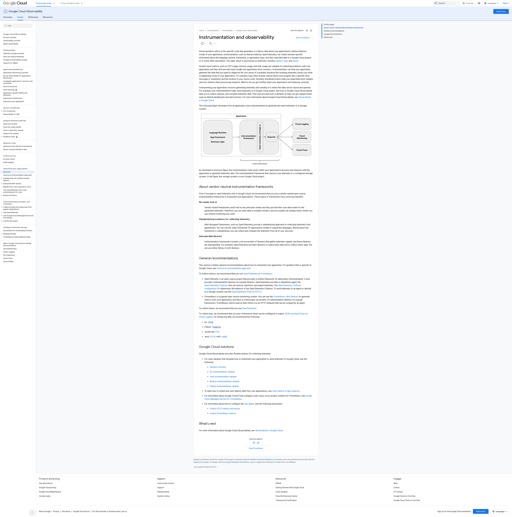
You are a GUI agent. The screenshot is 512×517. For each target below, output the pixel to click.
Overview (7, 17)
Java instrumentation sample (223, 376)
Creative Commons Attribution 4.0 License (266, 459)
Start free (501, 11)
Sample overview (218, 367)
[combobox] (446, 3)
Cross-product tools (69, 3)
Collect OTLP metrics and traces (225, 408)
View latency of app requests (286, 391)
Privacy (56, 511)
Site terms (66, 511)
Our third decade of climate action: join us (109, 511)
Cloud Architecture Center (286, 496)
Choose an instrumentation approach (234, 268)
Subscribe (480, 511)
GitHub (278, 483)
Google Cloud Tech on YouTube (407, 500)
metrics (279, 61)
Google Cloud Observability (25, 11)
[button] (17, 111)
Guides (20, 17)
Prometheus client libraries (286, 296)
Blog (395, 483)
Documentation (213, 30)
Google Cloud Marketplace (50, 492)
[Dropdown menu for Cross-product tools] (82, 3)
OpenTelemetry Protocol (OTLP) (247, 292)
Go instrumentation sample (222, 372)
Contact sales (45, 496)
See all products (46, 483)
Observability (228, 30)
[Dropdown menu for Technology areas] (55, 3)
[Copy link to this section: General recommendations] (240, 258)
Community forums (165, 483)
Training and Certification (286, 500)
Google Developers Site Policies (236, 462)
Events (396, 487)
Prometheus (266, 273)
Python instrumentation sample (224, 386)
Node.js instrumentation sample (224, 381)
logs (286, 61)
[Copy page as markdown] (210, 43)
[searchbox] (18, 25)
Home (201, 30)
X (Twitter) (398, 492)
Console (469, 3)
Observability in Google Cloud (269, 430)
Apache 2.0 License (201, 462)
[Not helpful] (311, 31)
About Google (45, 511)
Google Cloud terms (81, 511)
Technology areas (44, 3)
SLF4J (213, 336)
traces (296, 61)
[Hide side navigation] (32, 512)
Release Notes (163, 492)
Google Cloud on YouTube (404, 496)
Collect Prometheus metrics (223, 413)
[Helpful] (307, 31)
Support (160, 487)
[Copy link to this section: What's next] (218, 423)
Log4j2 (224, 336)
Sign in (506, 3)
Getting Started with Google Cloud (290, 487)
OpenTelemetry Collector (215, 285)
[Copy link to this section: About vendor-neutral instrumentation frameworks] (276, 187)
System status (163, 496)
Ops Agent (249, 404)
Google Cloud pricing (47, 487)
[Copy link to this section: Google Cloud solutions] (236, 347)
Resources (48, 17)
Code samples (282, 492)
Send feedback (303, 37)
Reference (33, 17)
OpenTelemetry (250, 273)
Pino (217, 332)
